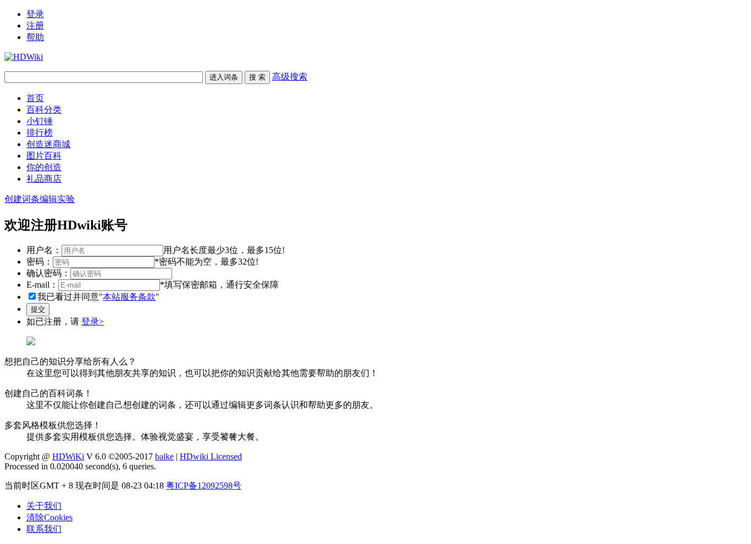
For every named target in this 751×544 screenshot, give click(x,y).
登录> (92, 321)
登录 (35, 14)
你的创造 (44, 167)
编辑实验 (57, 199)
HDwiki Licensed (211, 456)
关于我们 (44, 506)
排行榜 (39, 132)
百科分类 (44, 109)
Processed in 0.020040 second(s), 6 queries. (80, 466)
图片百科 (44, 155)
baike (164, 456)
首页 (35, 98)
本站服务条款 (129, 296)
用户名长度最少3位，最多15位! (224, 250)
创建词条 (22, 199)
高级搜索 (289, 76)
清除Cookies (49, 517)
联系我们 (44, 529)
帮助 (35, 37)
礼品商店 (44, 178)
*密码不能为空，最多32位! (206, 261)
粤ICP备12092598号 (203, 485)
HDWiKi (68, 456)
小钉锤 (39, 121)
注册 (35, 25)
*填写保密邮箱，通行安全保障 (219, 284)
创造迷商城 (48, 144)
